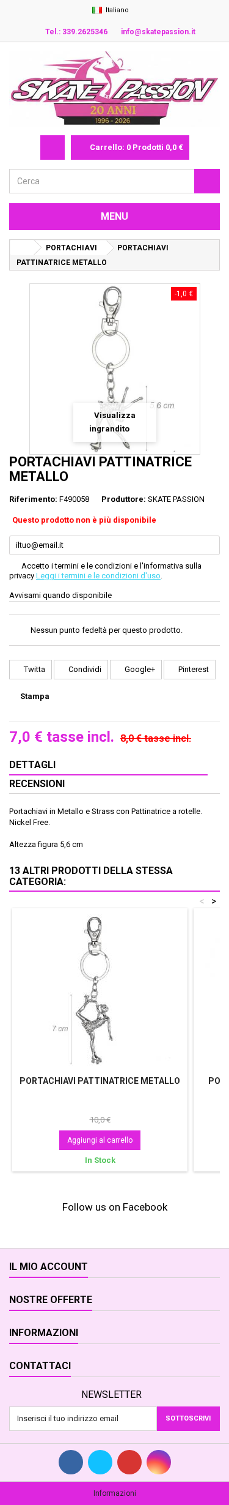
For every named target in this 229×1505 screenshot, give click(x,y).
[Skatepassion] (114, 89)
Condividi (84, 669)
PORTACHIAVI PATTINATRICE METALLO (100, 1081)
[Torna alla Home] (22, 247)
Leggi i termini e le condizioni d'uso (98, 575)
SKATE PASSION (176, 499)
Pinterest (192, 669)
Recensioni (37, 784)
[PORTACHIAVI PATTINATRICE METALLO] (100, 990)
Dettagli (32, 765)
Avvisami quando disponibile (60, 595)
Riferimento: (33, 499)
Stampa (34, 696)
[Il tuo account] (52, 147)
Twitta (33, 669)
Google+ (139, 669)
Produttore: (123, 499)
